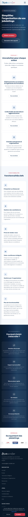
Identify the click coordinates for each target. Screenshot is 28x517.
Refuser (8, 514)
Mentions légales (6, 491)
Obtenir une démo (9, 35)
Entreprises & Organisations (8, 478)
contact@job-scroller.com (8, 463)
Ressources (4, 481)
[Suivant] (26, 443)
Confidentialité (5, 494)
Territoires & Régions (7, 475)
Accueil (3, 470)
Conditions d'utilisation (7, 496)
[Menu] (24, 2)
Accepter (18, 514)
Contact (4, 483)
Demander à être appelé (11, 40)
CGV (3, 499)
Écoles (3, 473)
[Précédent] (2, 443)
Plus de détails (14, 96)
